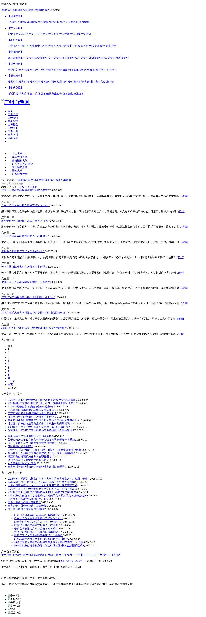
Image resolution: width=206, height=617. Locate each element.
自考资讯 (13, 117)
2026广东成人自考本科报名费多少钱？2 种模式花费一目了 (34, 312)
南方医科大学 (20, 160)
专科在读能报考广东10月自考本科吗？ (23, 251)
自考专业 (13, 128)
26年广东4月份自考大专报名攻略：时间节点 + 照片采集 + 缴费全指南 (47, 495)
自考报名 (13, 124)
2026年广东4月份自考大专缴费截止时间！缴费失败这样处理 (42, 492)
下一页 (11, 381)
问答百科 (22, 10)
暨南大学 (17, 170)
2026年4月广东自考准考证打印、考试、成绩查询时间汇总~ (41, 403)
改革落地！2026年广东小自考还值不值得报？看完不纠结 (40, 430)
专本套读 (66, 180)
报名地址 (17, 554)
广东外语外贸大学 (22, 163)
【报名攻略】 (15, 75)
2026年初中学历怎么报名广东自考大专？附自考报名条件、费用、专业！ (49, 478)
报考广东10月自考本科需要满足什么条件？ (25, 282)
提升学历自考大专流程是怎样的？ (27, 509)
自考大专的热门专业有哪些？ (24, 502)
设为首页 (55, 10)
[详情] (184, 196)
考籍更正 (105, 554)
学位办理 (94, 554)
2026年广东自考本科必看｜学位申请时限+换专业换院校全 (34, 328)
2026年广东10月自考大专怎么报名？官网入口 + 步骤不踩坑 (41, 488)
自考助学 (50, 554)
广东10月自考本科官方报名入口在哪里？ (24, 236)
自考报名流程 (9, 10)
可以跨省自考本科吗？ (20, 446)
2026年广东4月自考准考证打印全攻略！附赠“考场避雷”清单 (42, 399)
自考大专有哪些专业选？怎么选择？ (28, 505)
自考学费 (38, 180)
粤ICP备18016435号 (71, 560)
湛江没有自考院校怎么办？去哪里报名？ (31, 456)
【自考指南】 (15, 63)
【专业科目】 (15, 51)
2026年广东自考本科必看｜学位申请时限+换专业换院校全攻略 (49, 545)
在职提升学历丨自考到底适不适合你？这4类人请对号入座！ (42, 427)
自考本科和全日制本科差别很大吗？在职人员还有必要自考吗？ (44, 420)
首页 (10, 111)
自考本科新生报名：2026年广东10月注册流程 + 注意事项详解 (42, 485)
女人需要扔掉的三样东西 (22, 463)
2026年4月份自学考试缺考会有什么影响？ (31, 406)
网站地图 (44, 10)
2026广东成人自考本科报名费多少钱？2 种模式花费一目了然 (48, 542)
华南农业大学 (20, 157)
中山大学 (17, 153)
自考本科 (13, 134)
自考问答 (13, 138)
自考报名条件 (25, 180)
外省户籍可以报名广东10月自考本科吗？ (24, 266)
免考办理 (72, 554)
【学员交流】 (15, 87)
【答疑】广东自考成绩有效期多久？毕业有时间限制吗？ (40, 423)
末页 (10, 384)
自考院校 (13, 121)
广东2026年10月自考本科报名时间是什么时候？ (28, 297)
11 (9, 378)
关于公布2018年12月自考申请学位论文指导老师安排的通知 (41, 439)
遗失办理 (116, 554)
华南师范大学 (20, 167)
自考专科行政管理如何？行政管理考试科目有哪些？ (37, 466)
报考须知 (28, 554)
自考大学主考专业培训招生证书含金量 (30, 436)
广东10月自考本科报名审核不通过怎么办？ (25, 205)
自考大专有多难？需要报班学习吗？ (28, 499)
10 (9, 375)
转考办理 (61, 554)
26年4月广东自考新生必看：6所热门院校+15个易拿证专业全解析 (44, 449)
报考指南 (6, 554)
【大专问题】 (15, 28)
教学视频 (33, 10)
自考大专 (13, 131)
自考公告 (13, 114)
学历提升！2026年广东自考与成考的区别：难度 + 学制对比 (41, 453)
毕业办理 (83, 554)
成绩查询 (39, 554)
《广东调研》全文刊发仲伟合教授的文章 (31, 443)
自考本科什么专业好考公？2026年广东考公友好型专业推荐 (41, 482)
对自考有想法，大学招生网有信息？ (28, 460)
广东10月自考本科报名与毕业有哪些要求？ (25, 190)
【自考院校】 (15, 16)
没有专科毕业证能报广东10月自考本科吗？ (25, 220)
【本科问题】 (15, 40)
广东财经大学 (20, 174)
